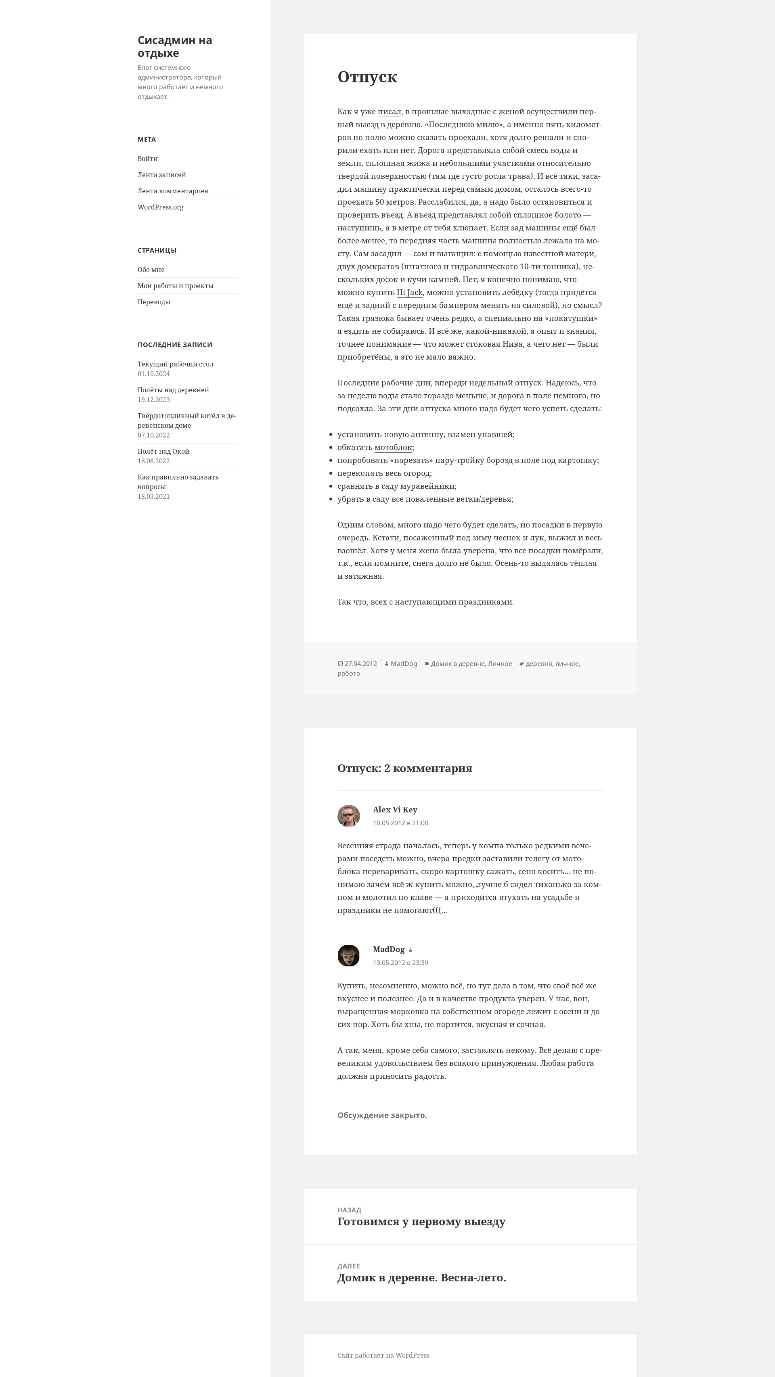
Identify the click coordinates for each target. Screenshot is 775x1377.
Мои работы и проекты (176, 285)
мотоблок (393, 447)
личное (567, 663)
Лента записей (162, 174)
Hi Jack (410, 292)
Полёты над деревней (173, 389)
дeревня (539, 663)
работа (348, 673)
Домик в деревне (458, 663)
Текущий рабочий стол (176, 364)
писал (389, 111)
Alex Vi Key (395, 809)
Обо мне (151, 269)
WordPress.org (161, 207)
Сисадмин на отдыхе (175, 46)
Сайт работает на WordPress (383, 1355)
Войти (148, 158)
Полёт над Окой (163, 451)
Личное (500, 663)
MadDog (404, 663)
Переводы (154, 301)
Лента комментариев (173, 190)
